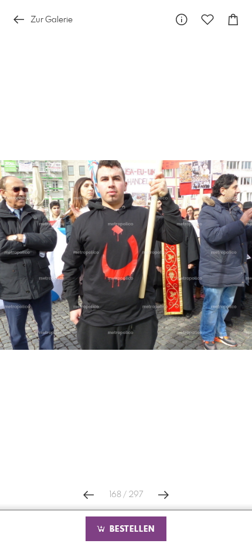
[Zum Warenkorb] (233, 20)
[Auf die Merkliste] (207, 20)
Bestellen (131, 529)
